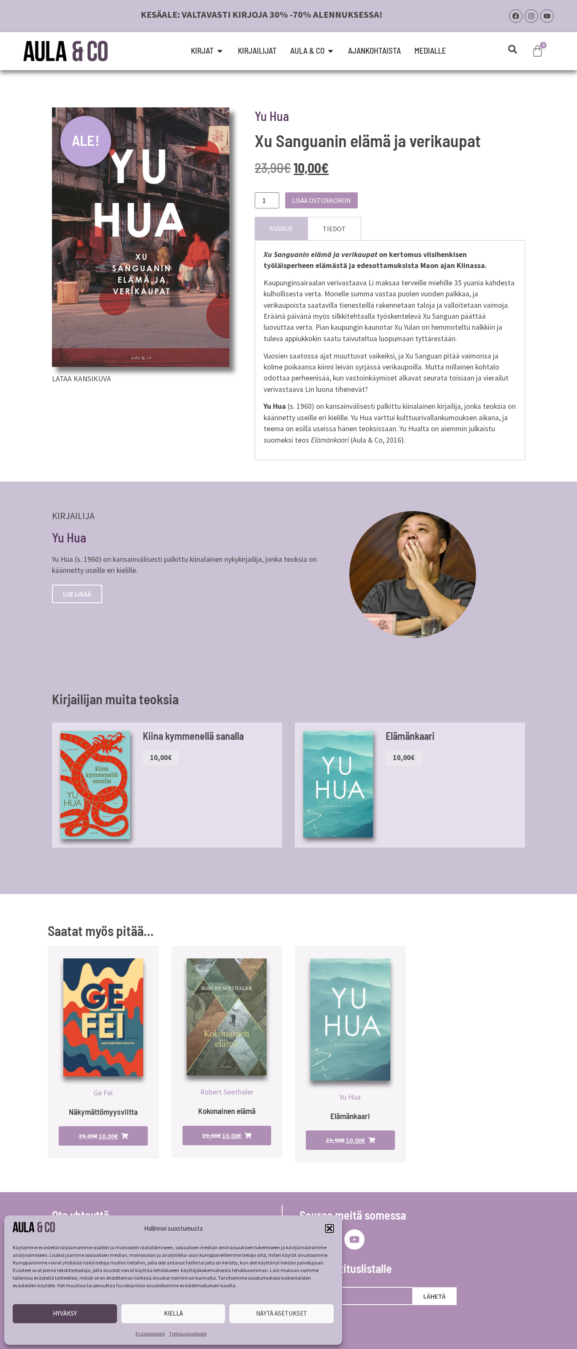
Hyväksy (65, 1313)
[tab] (281, 228)
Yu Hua (272, 115)
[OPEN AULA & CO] (331, 51)
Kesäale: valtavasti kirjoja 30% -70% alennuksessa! (262, 14)
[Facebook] (516, 16)
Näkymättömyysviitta (103, 1111)
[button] (329, 1228)
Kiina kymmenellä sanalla (193, 736)
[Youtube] (547, 16)
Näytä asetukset (281, 1313)
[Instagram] (531, 16)
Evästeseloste (150, 1333)
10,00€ (160, 757)
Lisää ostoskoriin (321, 200)
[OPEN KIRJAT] (220, 51)
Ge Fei (103, 1092)
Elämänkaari (410, 736)
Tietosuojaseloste (188, 1333)
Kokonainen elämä (227, 1111)
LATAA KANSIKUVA (81, 378)
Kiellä (173, 1313)
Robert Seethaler (226, 1092)
